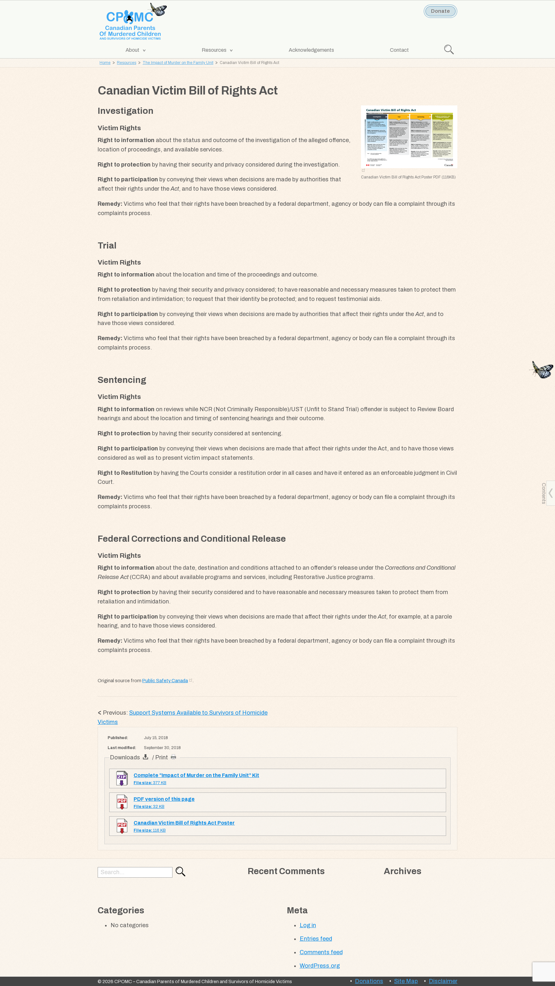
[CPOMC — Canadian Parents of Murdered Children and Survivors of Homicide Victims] (134, 21)
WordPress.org (320, 966)
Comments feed (321, 952)
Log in (308, 925)
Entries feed (316, 939)
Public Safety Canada (165, 680)
